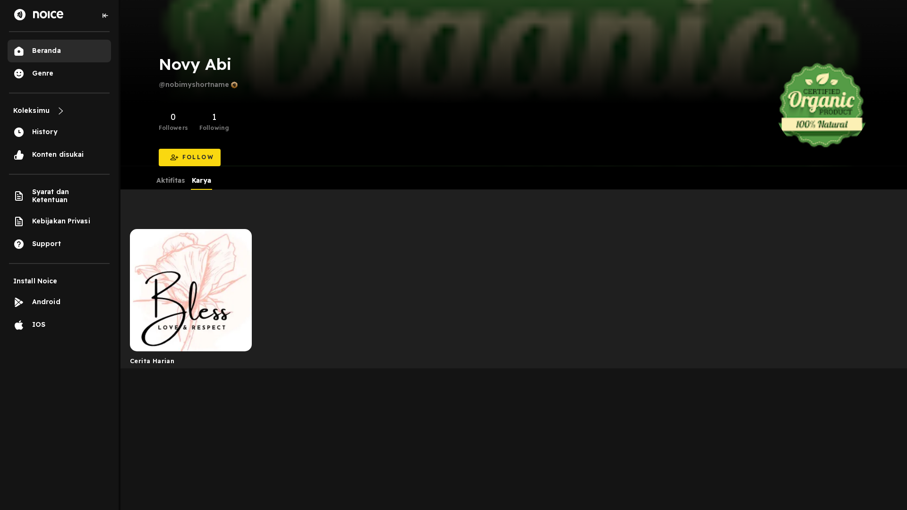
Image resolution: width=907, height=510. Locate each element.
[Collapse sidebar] (105, 15)
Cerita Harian (152, 361)
